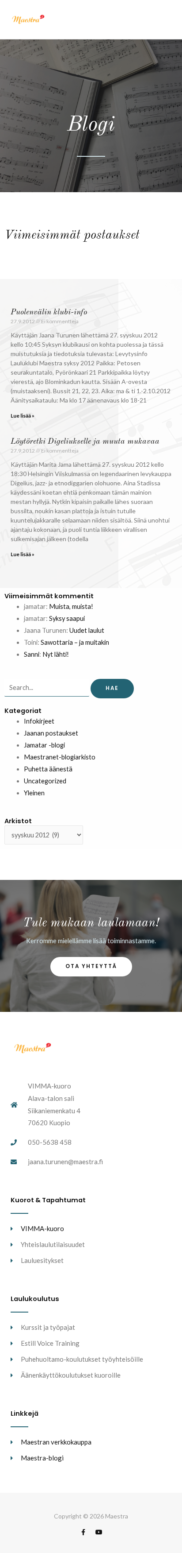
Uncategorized (45, 781)
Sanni (31, 654)
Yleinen (34, 793)
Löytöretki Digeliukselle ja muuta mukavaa (85, 441)
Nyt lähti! (55, 654)
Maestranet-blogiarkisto (59, 757)
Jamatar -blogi (44, 745)
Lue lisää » (22, 415)
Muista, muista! (71, 606)
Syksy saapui (67, 618)
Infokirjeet (39, 721)
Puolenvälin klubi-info (49, 312)
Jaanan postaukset (51, 733)
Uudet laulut (86, 630)
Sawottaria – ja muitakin (75, 642)
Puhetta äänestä (48, 769)
